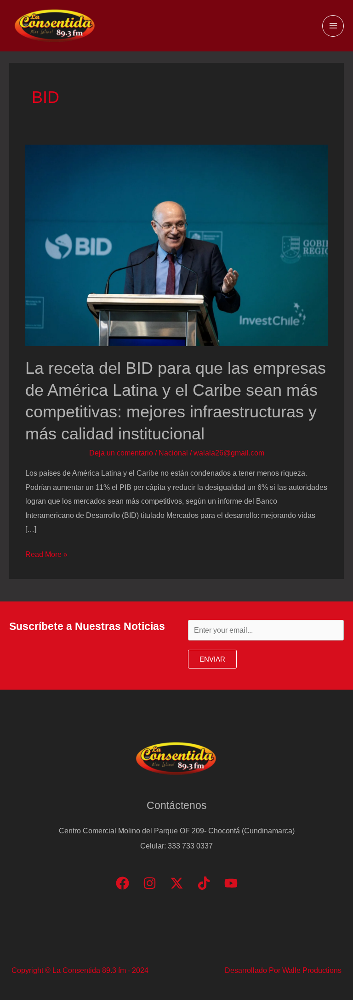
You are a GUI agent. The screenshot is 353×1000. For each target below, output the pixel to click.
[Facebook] (122, 883)
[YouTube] (231, 883)
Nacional (173, 453)
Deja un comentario (121, 453)
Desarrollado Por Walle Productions (283, 970)
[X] (176, 883)
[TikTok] (204, 883)
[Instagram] (149, 883)
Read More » (46, 555)
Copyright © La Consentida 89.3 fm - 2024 (79, 970)
